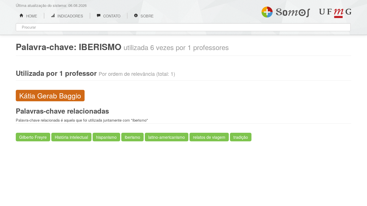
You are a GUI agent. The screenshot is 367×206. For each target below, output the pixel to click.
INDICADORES (69, 16)
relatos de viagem (209, 137)
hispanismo (106, 137)
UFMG (335, 13)
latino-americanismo (166, 137)
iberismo (132, 137)
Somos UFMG (286, 11)
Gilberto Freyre (33, 137)
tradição (240, 137)
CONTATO (111, 16)
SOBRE (146, 16)
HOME (31, 16)
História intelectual (71, 137)
